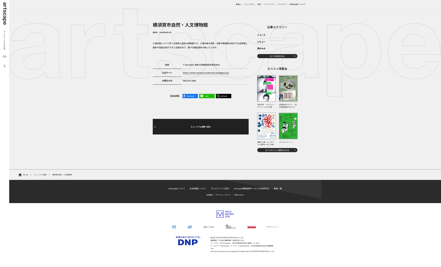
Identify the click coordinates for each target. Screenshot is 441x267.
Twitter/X (223, 96)
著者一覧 (278, 188)
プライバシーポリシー (223, 195)
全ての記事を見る (277, 56)
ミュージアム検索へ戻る (201, 126)
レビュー (261, 42)
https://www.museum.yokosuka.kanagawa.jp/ (206, 72)
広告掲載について (198, 188)
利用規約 (209, 195)
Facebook (190, 96)
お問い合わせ (239, 195)
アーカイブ (282, 4)
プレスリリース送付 (220, 188)
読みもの (261, 48)
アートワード (269, 4)
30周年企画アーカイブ (297, 4)
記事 (259, 4)
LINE (207, 96)
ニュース (261, 35)
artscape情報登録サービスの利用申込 (251, 188)
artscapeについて (176, 188)
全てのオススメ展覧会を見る (277, 150)
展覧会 (238, 4)
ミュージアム (249, 4)
